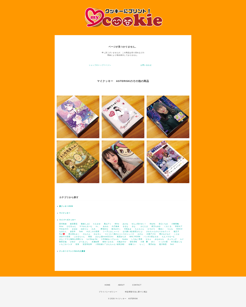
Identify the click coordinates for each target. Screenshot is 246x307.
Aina (61, 226)
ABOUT (121, 285)
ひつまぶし (83, 242)
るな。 (134, 226)
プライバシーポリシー (108, 292)
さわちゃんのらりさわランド (158, 231)
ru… (98, 226)
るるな (125, 226)
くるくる (168, 226)
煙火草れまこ (74, 234)
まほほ (74, 229)
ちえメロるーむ (168, 237)
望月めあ (152, 244)
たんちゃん (139, 229)
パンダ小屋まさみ (151, 237)
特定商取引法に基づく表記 (136, 292)
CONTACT (136, 285)
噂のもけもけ (164, 234)
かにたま (144, 226)
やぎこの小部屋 (92, 231)
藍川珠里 (163, 244)
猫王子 (176, 231)
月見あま (128, 229)
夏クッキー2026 (66, 206)
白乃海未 (115, 226)
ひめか (73, 242)
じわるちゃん (79, 237)
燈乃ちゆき (156, 226)
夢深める (104, 229)
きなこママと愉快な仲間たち (71, 239)
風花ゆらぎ (121, 237)
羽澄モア (178, 226)
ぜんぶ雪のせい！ (139, 224)
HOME (107, 285)
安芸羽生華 (87, 244)
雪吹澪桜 (133, 242)
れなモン (97, 234)
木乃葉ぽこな (176, 242)
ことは (176, 234)
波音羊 (73, 231)
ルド (182, 239)
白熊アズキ (151, 234)
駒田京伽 (63, 242)
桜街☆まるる (108, 242)
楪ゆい (161, 229)
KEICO (179, 229)
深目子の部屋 (64, 237)
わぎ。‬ (94, 229)
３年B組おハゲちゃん (110, 239)
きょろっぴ (172, 239)
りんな (170, 229)
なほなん (63, 231)
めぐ (153, 242)
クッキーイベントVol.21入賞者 (72, 251)
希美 (90, 237)
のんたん (86, 234)
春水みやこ (116, 229)
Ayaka (125, 239)
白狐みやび (121, 242)
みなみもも (159, 239)
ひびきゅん (71, 226)
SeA (172, 244)
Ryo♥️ (62, 234)
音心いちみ (163, 224)
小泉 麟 (144, 242)
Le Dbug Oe (92, 239)
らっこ (142, 244)
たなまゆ (97, 224)
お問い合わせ (146, 65)
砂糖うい (132, 244)
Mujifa (152, 224)
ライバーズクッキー (67, 220)
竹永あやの (63, 229)
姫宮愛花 (73, 224)
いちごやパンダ (65, 244)
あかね (125, 224)
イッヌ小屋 (163, 242)
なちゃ (148, 239)
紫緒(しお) (85, 224)
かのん (140, 234)
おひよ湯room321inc (104, 237)
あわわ (105, 226)
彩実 (77, 244)
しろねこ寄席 (136, 239)
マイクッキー (64, 213)
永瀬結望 (95, 242)
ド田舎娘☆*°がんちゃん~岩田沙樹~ (110, 244)
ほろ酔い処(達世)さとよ (133, 231)
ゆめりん (84, 229)
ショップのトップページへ (100, 65)
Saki (81, 231)
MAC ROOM (135, 237)
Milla (117, 224)
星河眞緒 (63, 224)
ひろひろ (151, 229)
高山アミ (107, 224)
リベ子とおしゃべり (111, 231)
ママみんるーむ (85, 226)
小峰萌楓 (175, 224)
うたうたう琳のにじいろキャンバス (119, 234)
